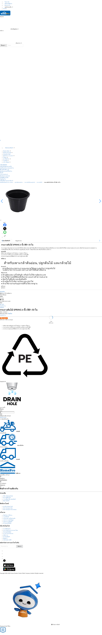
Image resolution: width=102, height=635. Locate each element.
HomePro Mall (6, 154)
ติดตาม (19, 546)
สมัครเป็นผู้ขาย (8, 3)
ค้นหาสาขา (7, 5)
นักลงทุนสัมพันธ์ (7, 532)
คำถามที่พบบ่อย (7, 497)
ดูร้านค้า (2, 304)
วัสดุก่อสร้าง (3, 179)
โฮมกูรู (5, 157)
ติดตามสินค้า (6, 500)
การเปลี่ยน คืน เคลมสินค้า (9, 499)
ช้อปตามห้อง (6, 151)
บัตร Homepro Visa (8, 508)
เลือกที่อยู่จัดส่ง (13, 29)
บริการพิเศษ (6, 162)
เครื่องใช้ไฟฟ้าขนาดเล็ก (6, 166)
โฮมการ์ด (6, 2)
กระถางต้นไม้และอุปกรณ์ (29, 182)
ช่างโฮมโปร (6, 159)
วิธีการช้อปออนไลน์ (8, 496)
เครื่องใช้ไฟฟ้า (3, 164)
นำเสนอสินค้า (6, 536)
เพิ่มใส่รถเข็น (3, 417)
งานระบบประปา (4, 174)
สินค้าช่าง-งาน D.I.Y (8, 155)
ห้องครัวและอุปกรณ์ (5, 176)
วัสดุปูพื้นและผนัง (4, 177)
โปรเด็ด (5, 160)
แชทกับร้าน (3, 306)
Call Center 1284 (7, 539)
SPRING (2, 307)
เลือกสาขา (18, 43)
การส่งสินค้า (6, 516)
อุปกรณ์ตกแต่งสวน (19, 182)
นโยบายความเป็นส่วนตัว (9, 518)
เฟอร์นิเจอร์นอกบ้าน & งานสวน (6, 182)
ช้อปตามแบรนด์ (7, 152)
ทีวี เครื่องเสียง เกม (4, 169)
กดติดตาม (9, 293)
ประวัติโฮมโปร (7, 528)
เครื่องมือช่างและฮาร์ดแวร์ (6, 180)
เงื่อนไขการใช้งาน (7, 515)
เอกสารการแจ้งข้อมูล (8, 520)
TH (4, 8)
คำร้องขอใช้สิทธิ (7, 523)
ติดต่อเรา (5, 538)
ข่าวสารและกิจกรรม (8, 533)
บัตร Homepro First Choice (9, 509)
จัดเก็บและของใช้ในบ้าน (6, 171)
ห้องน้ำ (1, 172)
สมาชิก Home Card (8, 506)
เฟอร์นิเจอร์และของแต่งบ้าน (7, 168)
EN (6, 8)
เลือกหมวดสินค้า (9, 147)
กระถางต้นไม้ (39, 182)
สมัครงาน (5, 535)
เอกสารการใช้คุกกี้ (7, 521)
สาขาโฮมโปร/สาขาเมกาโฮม (10, 530)
